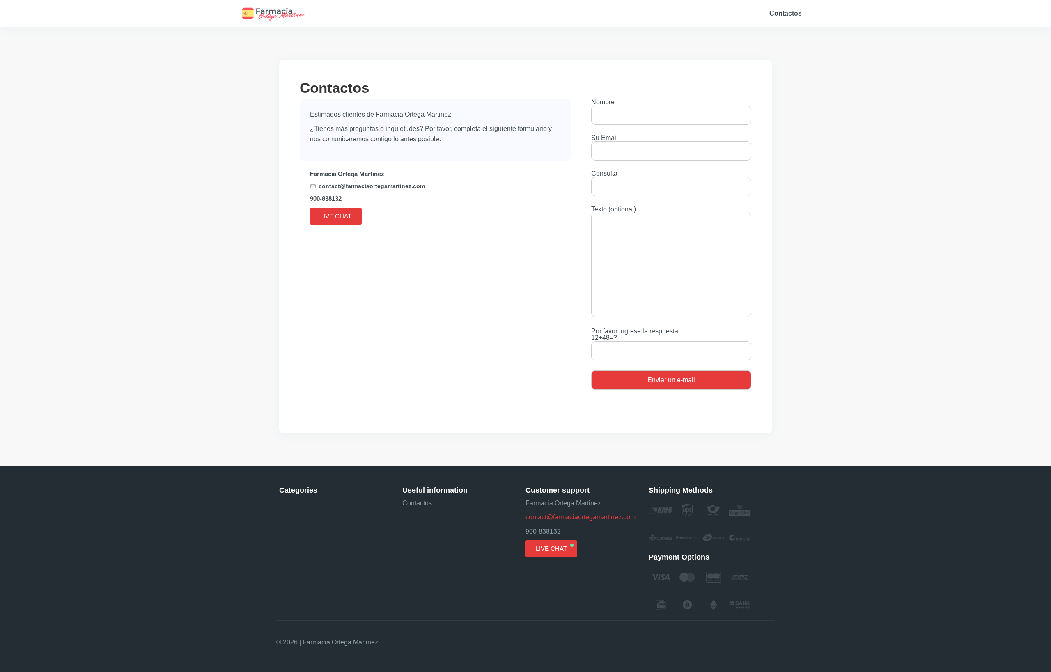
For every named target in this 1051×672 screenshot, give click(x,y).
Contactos (785, 13)
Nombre (603, 102)
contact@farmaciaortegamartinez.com (372, 186)
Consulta (604, 173)
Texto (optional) (613, 209)
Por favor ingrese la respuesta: (635, 334)
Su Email (604, 138)
